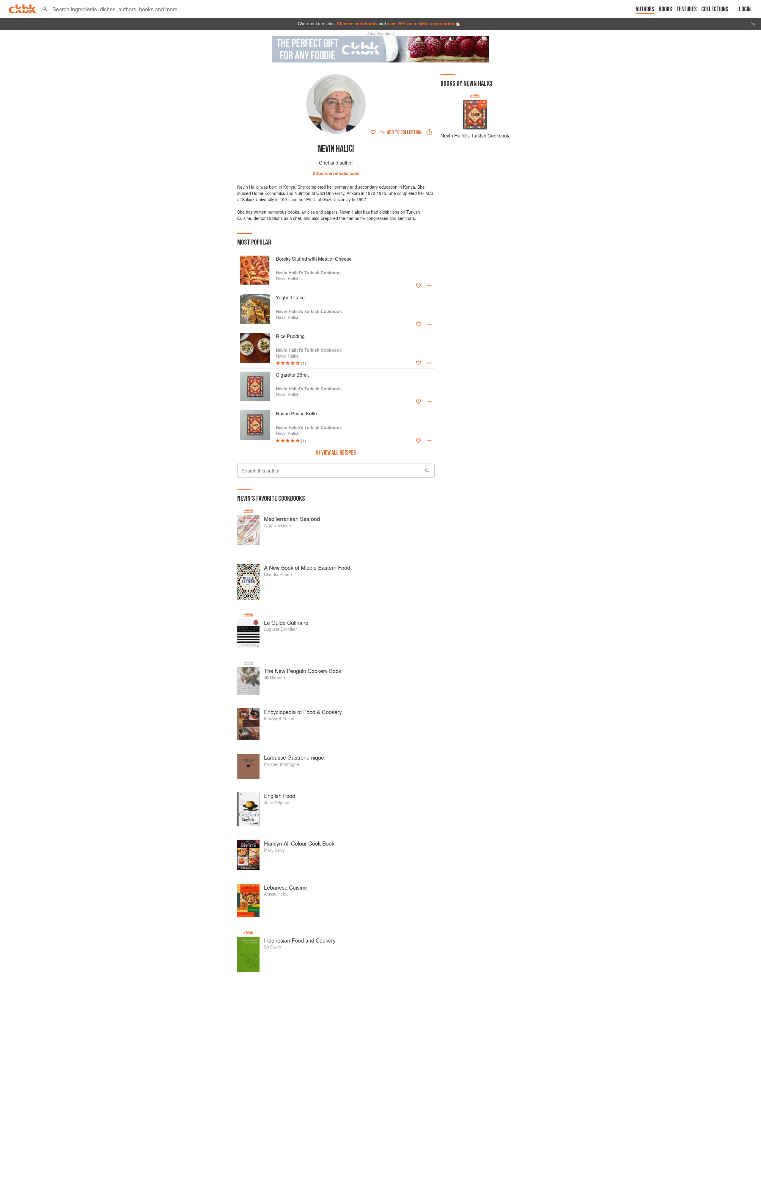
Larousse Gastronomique (294, 757)
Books (665, 9)
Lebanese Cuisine (285, 887)
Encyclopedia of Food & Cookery (303, 712)
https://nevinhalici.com (336, 173)
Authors (645, 9)
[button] (45, 9)
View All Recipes (338, 452)
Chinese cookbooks (357, 23)
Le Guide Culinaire (286, 622)
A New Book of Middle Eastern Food (307, 567)
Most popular (254, 242)
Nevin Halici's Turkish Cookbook (475, 135)
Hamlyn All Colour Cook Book (299, 843)
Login (745, 9)
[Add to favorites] (373, 132)
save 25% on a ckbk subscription (420, 23)
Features (687, 9)
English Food (279, 795)
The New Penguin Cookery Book (302, 671)
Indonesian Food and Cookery (300, 940)
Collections (714, 9)
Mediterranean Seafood (292, 518)
